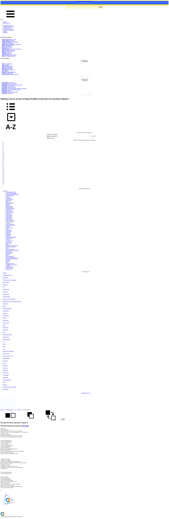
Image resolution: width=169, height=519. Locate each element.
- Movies (7, 66)
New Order (5, 360)
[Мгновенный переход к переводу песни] (11, 121)
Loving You (8, 242)
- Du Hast (6, 47)
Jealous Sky (8, 233)
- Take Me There (7, 46)
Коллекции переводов (8, 28)
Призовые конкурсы (7, 25)
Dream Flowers (9, 214)
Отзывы (5, 31)
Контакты (5, 32)
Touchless (8, 265)
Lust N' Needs (9, 243)
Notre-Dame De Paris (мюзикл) (10, 280)
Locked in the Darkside (11, 237)
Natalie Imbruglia (6, 339)
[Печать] (62, 419)
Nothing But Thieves (7, 334)
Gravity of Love (9, 227)
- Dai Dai (9, 39)
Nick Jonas (5, 365)
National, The (6, 353)
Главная (5, 21)
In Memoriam (8, 230)
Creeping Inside (9, 211)
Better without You (10, 202)
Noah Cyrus (5, 329)
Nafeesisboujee (6, 358)
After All (8, 196)
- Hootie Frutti (7, 73)
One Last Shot (9, 251)
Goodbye (8, 226)
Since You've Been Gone (11, 257)
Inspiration (8, 232)
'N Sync (5, 318)
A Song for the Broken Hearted (12, 194)
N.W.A (4, 363)
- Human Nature (9, 54)
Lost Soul (8, 239)
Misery (7, 244)
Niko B (4, 306)
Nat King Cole (6, 289)
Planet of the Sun (9, 252)
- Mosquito (5, 70)
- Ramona (7, 90)
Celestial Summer (9, 207)
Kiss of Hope (8, 234)
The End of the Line (10, 263)
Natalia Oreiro (6, 294)
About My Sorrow (10, 195)
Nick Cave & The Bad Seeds (9, 299)
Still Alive (8, 261)
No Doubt (5, 291)
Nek (4, 348)
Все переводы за (85, 76)
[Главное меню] (10, 18)
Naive (7, 247)
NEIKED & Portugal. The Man (9, 387)
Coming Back (9, 209)
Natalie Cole (5, 327)
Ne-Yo (4, 332)
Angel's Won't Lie (9, 199)
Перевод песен (6, 23)
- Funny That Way (8, 86)
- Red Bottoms (7, 63)
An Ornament (9, 198)
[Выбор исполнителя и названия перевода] (11, 111)
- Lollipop (5, 65)
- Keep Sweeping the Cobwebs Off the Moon (14, 88)
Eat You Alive (9, 217)
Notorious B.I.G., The (7, 356)
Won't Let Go (8, 269)
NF (4, 287)
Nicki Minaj (5, 303)
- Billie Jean (8, 40)
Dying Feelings (9, 215)
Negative (19, 409)
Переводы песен (9, 409)
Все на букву (86, 393)
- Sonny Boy (7, 93)
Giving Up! (8, 223)
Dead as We (8, 213)
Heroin (7, 228)
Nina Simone (6, 310)
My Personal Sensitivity (11, 246)
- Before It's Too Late (10, 74)
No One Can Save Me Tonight (12, 250)
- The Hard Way (10, 41)
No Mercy (5, 368)
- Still (9, 72)
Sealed (7, 255)
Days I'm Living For (10, 212)
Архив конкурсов (7, 27)
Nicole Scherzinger (7, 379)
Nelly (4, 325)
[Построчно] (30, 419)
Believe (7, 201)
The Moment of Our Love (11, 264)
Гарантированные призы (8, 26)
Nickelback (5, 277)
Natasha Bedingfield (7, 308)
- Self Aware (7, 43)
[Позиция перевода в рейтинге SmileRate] (64, 419)
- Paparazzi (7, 53)
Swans (7, 262)
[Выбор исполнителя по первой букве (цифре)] (11, 131)
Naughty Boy (6, 320)
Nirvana (5, 272)
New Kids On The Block (8, 351)
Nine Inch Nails (6, 296)
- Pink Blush (7, 68)
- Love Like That (9, 83)
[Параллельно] (10, 419)
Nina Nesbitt (5, 389)
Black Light (8, 203)
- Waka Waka (11, 44)
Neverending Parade (10, 249)
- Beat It (7, 45)
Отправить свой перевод (8, 30)
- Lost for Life (8, 82)
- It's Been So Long (9, 87)
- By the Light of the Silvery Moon (12, 84)
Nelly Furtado (6, 282)
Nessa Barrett (6, 315)
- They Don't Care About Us (12, 49)
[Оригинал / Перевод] (50, 419)
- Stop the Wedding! (7, 67)
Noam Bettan (6, 375)
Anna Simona (9, 200)
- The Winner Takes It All (8, 56)
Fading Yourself (9, 219)
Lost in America (9, 238)
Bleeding (8, 205)
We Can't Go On (9, 268)
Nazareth (5, 313)
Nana (4, 344)
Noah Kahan (6, 372)
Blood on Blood (9, 206)
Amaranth (24, 426)
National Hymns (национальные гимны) (12, 301)
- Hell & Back (8, 69)
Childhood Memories (10, 208)
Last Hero (8, 236)
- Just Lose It (6, 52)
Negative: (5, 190)
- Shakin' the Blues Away (10, 92)
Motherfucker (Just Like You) (12, 245)
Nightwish (5, 284)
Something (8, 259)
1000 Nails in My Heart (11, 192)
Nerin (4, 382)
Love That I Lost (9, 240)
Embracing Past (9, 218)
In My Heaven (9, 231)
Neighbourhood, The (7, 275)
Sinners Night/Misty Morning (12, 258)
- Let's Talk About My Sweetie (11, 89)
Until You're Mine (9, 266)
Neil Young (5, 370)
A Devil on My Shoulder (11, 193)
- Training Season (8, 51)
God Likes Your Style (10, 225)
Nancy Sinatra (6, 322)
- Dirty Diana (8, 50)
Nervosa (5, 384)
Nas (4, 341)
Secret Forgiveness (10, 256)
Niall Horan (5, 377)
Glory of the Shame (10, 224)
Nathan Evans (6, 337)
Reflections (8, 253)
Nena (4, 346)
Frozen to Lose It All (10, 220)
